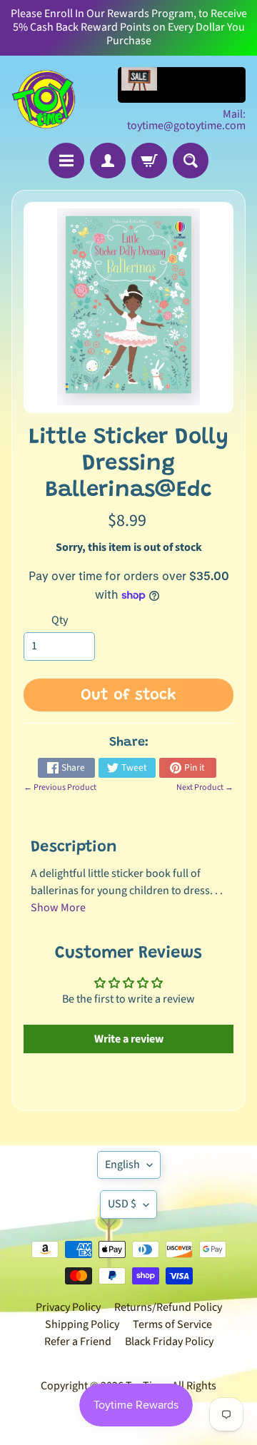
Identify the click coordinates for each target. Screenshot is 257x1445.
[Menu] (66, 160)
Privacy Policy (68, 1307)
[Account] (108, 160)
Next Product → (204, 787)
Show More (58, 908)
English (122, 1164)
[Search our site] (190, 160)
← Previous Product (60, 787)
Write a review (128, 1039)
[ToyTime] (43, 99)
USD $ (122, 1204)
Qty (59, 620)
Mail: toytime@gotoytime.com (186, 119)
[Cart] (149, 160)
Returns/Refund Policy (168, 1307)
